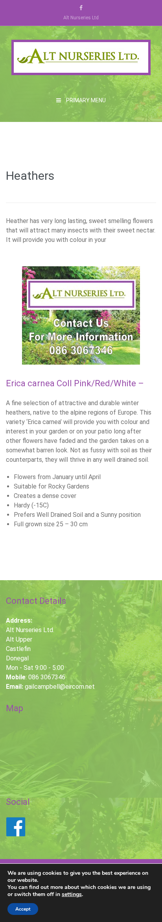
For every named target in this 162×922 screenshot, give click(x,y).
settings (72, 894)
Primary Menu (85, 100)
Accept (22, 909)
